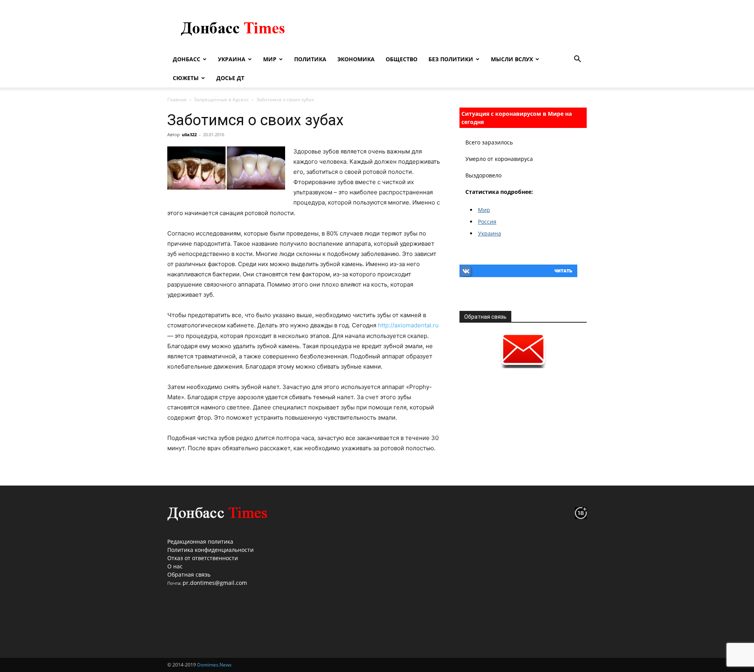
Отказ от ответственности (202, 558)
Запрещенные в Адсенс (221, 99)
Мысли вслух (512, 59)
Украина (231, 59)
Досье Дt (230, 78)
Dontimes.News (214, 664)
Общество (401, 59)
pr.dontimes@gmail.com (215, 582)
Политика (310, 59)
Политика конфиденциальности (210, 549)
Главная (177, 99)
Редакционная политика (200, 541)
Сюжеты (186, 78)
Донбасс (186, 59)
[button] (577, 60)
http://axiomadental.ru (408, 325)
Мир (269, 59)
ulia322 (189, 134)
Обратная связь (188, 574)
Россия (487, 221)
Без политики (450, 59)
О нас (175, 566)
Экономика (356, 59)
